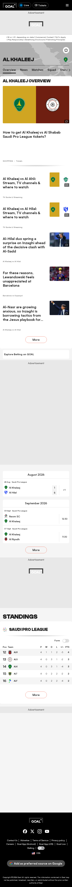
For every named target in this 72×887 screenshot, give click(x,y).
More (36, 339)
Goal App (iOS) (46, 844)
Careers (10, 844)
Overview (9, 69)
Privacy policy (58, 840)
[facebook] (25, 832)
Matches (37, 69)
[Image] (36, 104)
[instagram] (39, 832)
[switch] (66, 641)
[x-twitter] (32, 832)
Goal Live (61, 844)
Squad (52, 69)
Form (57, 640)
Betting (30, 848)
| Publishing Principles (55, 40)
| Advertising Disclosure (34, 40)
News (24, 69)
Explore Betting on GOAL (19, 354)
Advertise (24, 840)
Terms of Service (40, 840)
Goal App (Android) (26, 844)
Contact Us (12, 840)
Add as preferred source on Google (38, 863)
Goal (19, 877)
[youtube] (47, 832)
